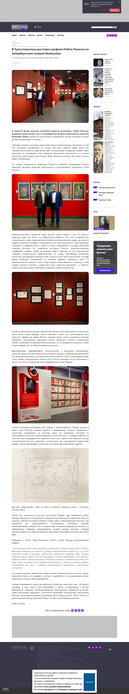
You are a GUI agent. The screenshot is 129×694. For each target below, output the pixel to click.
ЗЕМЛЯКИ (96, 107)
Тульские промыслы (107, 188)
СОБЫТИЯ (25, 683)
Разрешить (114, 10)
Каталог (39, 35)
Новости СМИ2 (18, 604)
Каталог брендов (16, 43)
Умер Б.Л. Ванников (101, 233)
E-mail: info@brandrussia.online (96, 651)
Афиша (14, 35)
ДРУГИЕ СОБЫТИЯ (100, 54)
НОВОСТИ (15, 683)
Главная (14, 41)
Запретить (104, 10)
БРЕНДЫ (96, 182)
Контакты (60, 35)
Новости (22, 35)
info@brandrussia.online (63, 657)
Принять (89, 682)
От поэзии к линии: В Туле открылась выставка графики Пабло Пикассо (30, 46)
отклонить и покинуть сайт (70, 689)
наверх (5, 688)
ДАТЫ (95, 212)
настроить (49, 689)
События (31, 35)
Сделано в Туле (105, 200)
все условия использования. (58, 687)
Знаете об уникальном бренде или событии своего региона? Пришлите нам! (103, 261)
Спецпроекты (50, 35)
